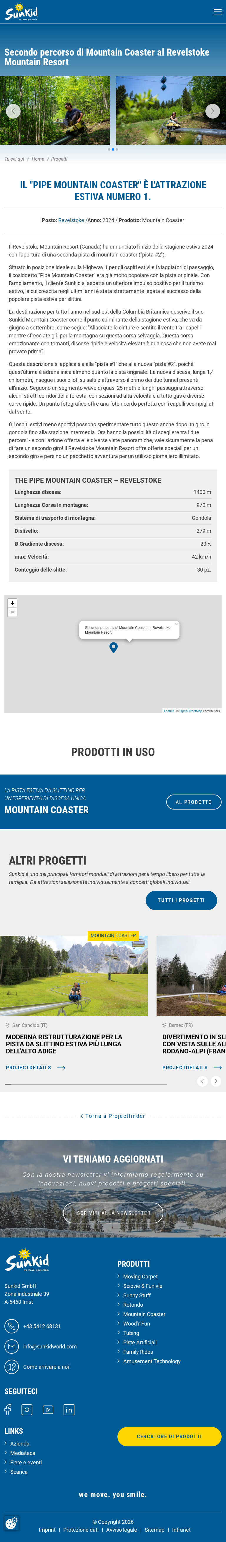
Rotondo (133, 1305)
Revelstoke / (72, 220)
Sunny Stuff (137, 1295)
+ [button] (12, 603)
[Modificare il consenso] (11, 1523)
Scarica (19, 1472)
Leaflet (169, 710)
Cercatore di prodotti (169, 1436)
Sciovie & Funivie (142, 1286)
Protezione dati (81, 1530)
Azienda (19, 1444)
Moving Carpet (140, 1276)
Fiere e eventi (26, 1462)
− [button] (12, 612)
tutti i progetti (181, 900)
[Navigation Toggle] (218, 12)
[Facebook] (7, 1409)
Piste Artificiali (140, 1342)
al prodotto (194, 802)
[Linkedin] (69, 1409)
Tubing (131, 1333)
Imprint (47, 1530)
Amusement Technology (152, 1361)
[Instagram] (26, 1409)
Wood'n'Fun (136, 1323)
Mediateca (22, 1453)
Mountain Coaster (144, 1314)
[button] (13, 111)
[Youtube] (48, 1409)
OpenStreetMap (191, 710)
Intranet (181, 1530)
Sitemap (154, 1530)
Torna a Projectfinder (115, 1116)
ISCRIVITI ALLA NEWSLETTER (113, 1213)
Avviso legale (121, 1530)
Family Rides (138, 1352)
